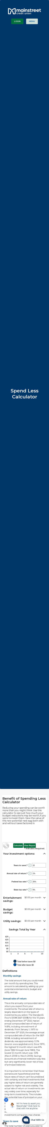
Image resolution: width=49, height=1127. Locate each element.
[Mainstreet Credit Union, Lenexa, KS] (24, 10)
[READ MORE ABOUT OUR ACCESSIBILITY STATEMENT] (4, 1123)
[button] (24, 854)
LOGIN (17, 21)
